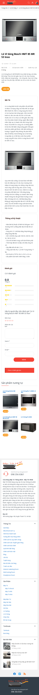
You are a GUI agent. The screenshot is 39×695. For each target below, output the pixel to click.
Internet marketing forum (11, 569)
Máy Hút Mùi (7, 602)
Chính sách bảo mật (9, 551)
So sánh (14, 64)
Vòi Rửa (5, 608)
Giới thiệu (6, 528)
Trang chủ (4, 8)
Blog (4, 554)
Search (29, 3)
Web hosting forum (9, 572)
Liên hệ (5, 89)
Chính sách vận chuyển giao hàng (13, 542)
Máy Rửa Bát (7, 605)
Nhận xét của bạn (9, 325)
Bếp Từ (5, 585)
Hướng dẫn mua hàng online (11, 537)
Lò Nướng (6, 611)
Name (7, 341)
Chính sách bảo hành (9, 545)
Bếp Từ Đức (8, 594)
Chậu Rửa (6, 617)
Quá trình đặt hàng (9, 548)
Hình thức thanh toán (9, 534)
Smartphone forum (9, 575)
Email (7, 350)
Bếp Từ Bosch (9, 588)
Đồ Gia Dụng (7, 620)
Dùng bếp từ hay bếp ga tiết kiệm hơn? (23, 662)
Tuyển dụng (7, 560)
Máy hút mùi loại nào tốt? (19, 653)
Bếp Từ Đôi (8, 591)
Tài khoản (6, 630)
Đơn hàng (6, 633)
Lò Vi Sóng (13, 8)
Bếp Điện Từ (7, 599)
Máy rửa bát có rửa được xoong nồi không (22, 645)
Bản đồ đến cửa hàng (9, 563)
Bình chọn (8, 318)
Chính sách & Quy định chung (12, 540)
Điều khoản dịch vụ (9, 531)
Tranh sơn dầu (7, 566)
